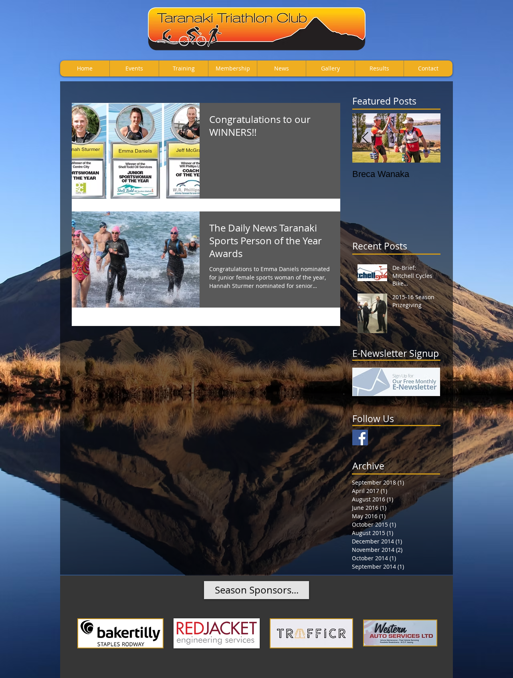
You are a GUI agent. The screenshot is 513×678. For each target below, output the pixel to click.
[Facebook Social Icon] (360, 437)
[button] (256, 590)
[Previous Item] (365, 138)
